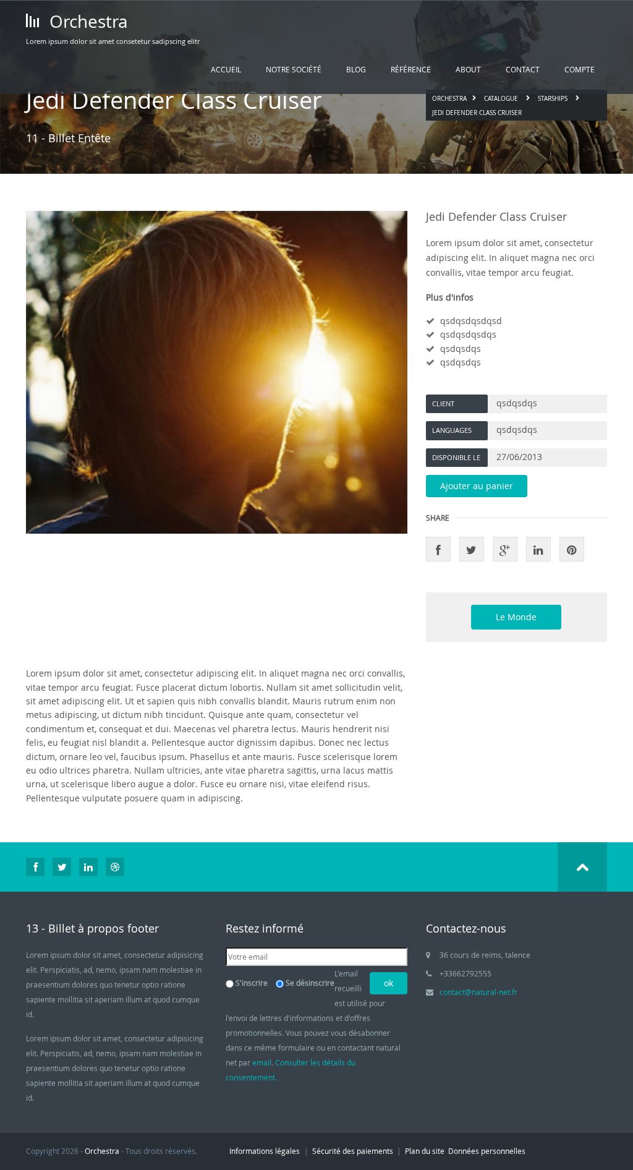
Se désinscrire (310, 983)
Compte (579, 69)
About (468, 69)
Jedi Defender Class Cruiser (477, 113)
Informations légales (264, 1151)
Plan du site (424, 1151)
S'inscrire (252, 983)
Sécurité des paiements (352, 1151)
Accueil (226, 69)
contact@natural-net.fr (478, 992)
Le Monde (516, 617)
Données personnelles (486, 1151)
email (261, 1062)
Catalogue (501, 99)
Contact (523, 69)
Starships (552, 99)
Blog (356, 69)
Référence (411, 69)
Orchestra (86, 21)
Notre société (293, 69)
